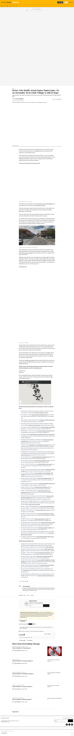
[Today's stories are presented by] (37, 47)
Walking (32, 595)
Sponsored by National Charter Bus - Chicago (20, 646)
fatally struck (27, 570)
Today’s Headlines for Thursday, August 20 (22, 660)
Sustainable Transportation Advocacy (18, 672)
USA (1, 731)
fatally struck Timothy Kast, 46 (42, 487)
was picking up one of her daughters (45, 203)
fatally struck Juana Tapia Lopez (47, 420)
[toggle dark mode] (66, 2)
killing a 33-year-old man (34, 504)
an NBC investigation (29, 360)
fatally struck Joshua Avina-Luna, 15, (45, 556)
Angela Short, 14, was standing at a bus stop (39, 444)
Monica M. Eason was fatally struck (39, 414)
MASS (6, 731)
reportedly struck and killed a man (41, 460)
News (28, 595)
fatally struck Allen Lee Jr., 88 (41, 519)
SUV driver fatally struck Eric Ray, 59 (45, 430)
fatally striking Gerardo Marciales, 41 (46, 575)
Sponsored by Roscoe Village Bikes (18, 685)
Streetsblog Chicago (15, 659)
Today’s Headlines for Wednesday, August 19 (23, 673)
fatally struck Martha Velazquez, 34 (47, 483)
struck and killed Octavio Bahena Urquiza (41, 457)
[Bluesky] (72, 725)
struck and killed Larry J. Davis (42, 510)
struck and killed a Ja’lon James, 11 (45, 464)
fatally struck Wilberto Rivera (44, 478)
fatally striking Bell (50, 547)
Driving (13, 88)
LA (7, 731)
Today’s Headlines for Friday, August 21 (21, 648)
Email (31, 605)
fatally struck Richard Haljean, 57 (46, 527)
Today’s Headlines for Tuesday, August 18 (22, 686)
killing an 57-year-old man (34, 425)
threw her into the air (40, 205)
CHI (9, 731)
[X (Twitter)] (69, 725)
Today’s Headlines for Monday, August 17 (22, 699)
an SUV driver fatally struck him (41, 412)
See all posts (15, 711)
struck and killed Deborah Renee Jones (45, 536)
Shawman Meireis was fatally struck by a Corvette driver (42, 434)
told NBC (48, 352)
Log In (59, 2)
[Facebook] (67, 725)
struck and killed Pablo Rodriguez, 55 (43, 552)
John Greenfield (19, 98)
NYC (3, 731)
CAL (12, 731)
